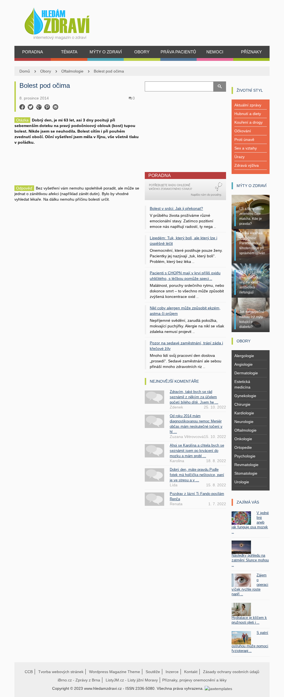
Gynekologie (245, 396)
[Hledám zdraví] (64, 22)
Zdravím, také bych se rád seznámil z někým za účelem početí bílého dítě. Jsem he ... (194, 397)
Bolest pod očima (109, 71)
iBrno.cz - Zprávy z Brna (79, 680)
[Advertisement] (76, 164)
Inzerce (172, 671)
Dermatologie (246, 373)
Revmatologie (246, 464)
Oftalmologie (72, 71)
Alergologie (244, 356)
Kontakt (190, 671)
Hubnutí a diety (247, 113)
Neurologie (243, 421)
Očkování (242, 131)
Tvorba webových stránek (60, 671)
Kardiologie (244, 413)
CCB (29, 671)
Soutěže (153, 671)
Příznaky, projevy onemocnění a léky (194, 680)
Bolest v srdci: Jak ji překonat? (176, 208)
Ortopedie (243, 447)
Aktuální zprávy (247, 105)
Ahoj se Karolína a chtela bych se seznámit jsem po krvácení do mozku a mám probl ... (197, 450)
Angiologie (243, 364)
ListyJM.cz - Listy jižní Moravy (132, 680)
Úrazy (239, 157)
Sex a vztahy (245, 148)
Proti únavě (244, 139)
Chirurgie (242, 404)
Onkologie (243, 439)
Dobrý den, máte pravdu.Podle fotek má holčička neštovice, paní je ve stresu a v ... (197, 474)
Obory (45, 71)
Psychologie (244, 456)
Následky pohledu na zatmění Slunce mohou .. (250, 560)
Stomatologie (245, 473)
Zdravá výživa (246, 165)
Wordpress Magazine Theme (114, 671)
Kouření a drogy (248, 122)
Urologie (241, 482)
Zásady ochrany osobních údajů (231, 671)
